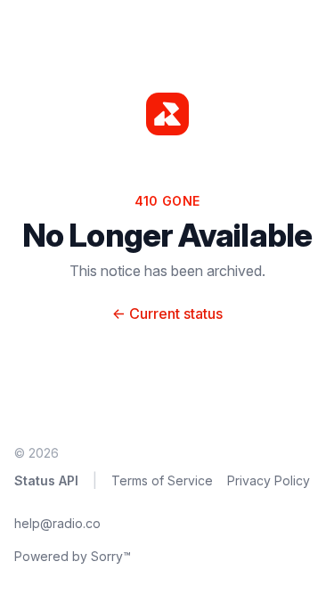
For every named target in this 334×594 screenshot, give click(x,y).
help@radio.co (57, 523)
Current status (167, 313)
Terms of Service (162, 480)
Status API (46, 480)
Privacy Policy (268, 480)
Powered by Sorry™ (72, 556)
